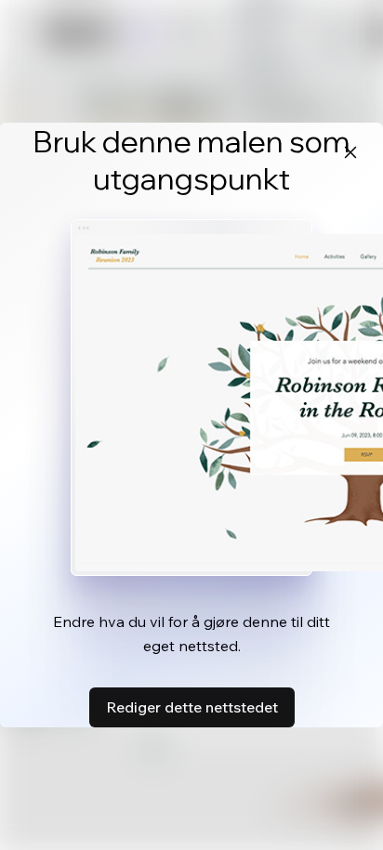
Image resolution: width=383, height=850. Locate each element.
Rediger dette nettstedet (192, 707)
